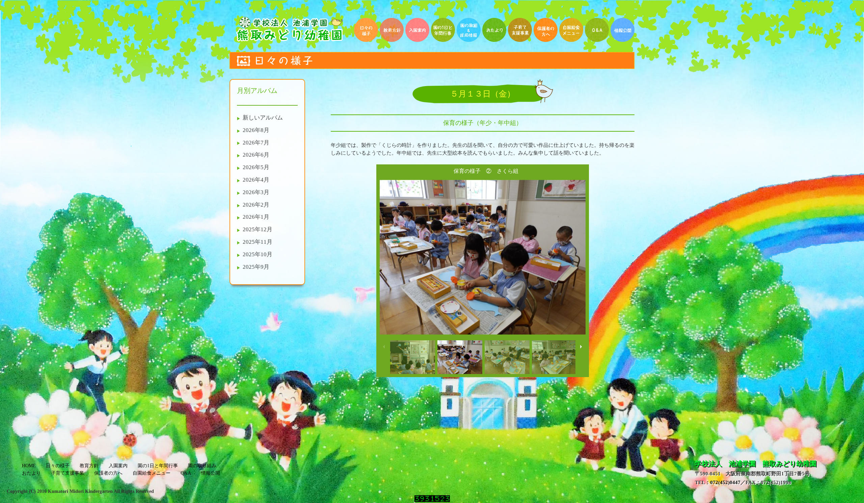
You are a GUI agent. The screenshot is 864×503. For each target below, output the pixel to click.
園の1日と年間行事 (158, 465)
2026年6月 (256, 155)
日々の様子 (58, 465)
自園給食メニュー (151, 473)
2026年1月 (256, 217)
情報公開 (210, 473)
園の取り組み (202, 465)
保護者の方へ (108, 473)
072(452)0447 (725, 482)
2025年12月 (257, 229)
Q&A (186, 473)
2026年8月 (256, 130)
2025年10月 (257, 254)
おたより (31, 473)
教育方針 (89, 465)
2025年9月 (256, 267)
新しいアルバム (263, 117)
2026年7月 (256, 142)
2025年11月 (257, 242)
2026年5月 (256, 167)
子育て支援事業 (67, 473)
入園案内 (118, 465)
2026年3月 (256, 192)
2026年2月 (256, 205)
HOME (29, 465)
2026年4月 (256, 180)
